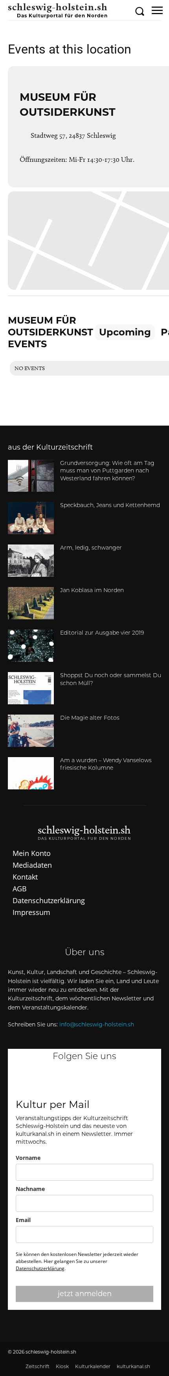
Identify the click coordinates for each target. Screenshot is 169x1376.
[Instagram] (65, 1081)
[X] (123, 1081)
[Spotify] (104, 1081)
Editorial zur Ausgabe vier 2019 (102, 633)
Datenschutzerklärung (40, 1268)
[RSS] (84, 1081)
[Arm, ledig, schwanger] (31, 560)
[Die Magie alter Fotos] (31, 731)
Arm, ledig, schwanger (91, 548)
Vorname (28, 1157)
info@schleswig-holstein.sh (96, 1024)
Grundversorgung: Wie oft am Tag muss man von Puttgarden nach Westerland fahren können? (107, 471)
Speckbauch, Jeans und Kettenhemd (110, 506)
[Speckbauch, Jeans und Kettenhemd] (31, 518)
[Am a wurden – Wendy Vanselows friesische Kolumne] (31, 773)
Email (23, 1220)
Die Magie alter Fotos (89, 718)
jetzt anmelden (85, 1293)
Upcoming (125, 332)
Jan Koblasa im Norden (92, 591)
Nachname (30, 1189)
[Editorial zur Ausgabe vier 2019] (31, 646)
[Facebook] (45, 1081)
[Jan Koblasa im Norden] (31, 603)
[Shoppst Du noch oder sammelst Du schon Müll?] (31, 688)
